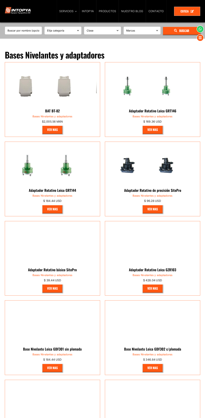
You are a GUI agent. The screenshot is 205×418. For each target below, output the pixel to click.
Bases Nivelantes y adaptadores (52, 166)
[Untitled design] (18, 8)
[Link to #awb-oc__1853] (200, 37)
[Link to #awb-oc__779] (200, 29)
